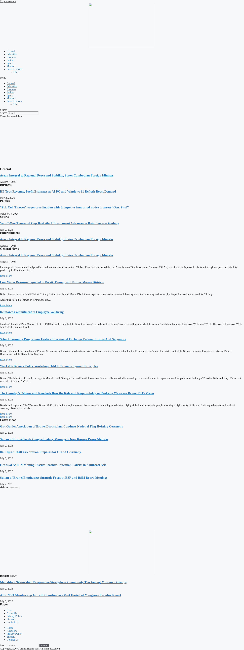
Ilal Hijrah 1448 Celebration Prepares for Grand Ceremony (40, 452)
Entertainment (10, 232)
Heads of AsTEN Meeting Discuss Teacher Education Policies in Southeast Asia (53, 465)
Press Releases (14, 69)
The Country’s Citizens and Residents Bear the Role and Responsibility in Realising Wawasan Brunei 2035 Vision (77, 393)
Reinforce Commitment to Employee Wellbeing (32, 312)
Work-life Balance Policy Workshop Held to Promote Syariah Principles (49, 366)
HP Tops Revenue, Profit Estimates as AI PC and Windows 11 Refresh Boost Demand (58, 191)
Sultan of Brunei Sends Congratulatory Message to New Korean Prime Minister (54, 439)
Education (12, 54)
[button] (122, 77)
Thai (15, 72)
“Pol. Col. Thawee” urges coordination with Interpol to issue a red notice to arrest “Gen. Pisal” (64, 207)
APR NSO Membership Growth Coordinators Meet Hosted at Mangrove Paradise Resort (60, 595)
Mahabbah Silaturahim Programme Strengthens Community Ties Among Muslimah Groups (63, 582)
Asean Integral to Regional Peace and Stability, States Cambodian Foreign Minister (56, 175)
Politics (10, 60)
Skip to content (8, 1)
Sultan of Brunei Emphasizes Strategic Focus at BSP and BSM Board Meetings (53, 477)
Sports (10, 63)
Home (10, 610)
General (11, 51)
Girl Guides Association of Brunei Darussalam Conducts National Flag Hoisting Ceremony (61, 426)
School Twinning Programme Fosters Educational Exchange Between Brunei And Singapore (63, 339)
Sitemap (11, 619)
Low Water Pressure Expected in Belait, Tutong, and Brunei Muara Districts (52, 282)
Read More (6, 275)
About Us (12, 613)
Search (3, 113)
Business (11, 57)
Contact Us (12, 622)
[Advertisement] (122, 142)
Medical (11, 66)
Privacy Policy (14, 616)
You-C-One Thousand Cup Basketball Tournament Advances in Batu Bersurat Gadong (59, 223)
